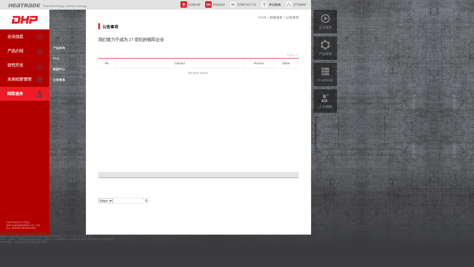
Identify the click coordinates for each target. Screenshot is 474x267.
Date (286, 63)
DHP (24, 19)
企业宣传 (325, 27)
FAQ (56, 58)
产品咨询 (59, 47)
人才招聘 (325, 106)
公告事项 (59, 79)
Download (325, 80)
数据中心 (59, 69)
